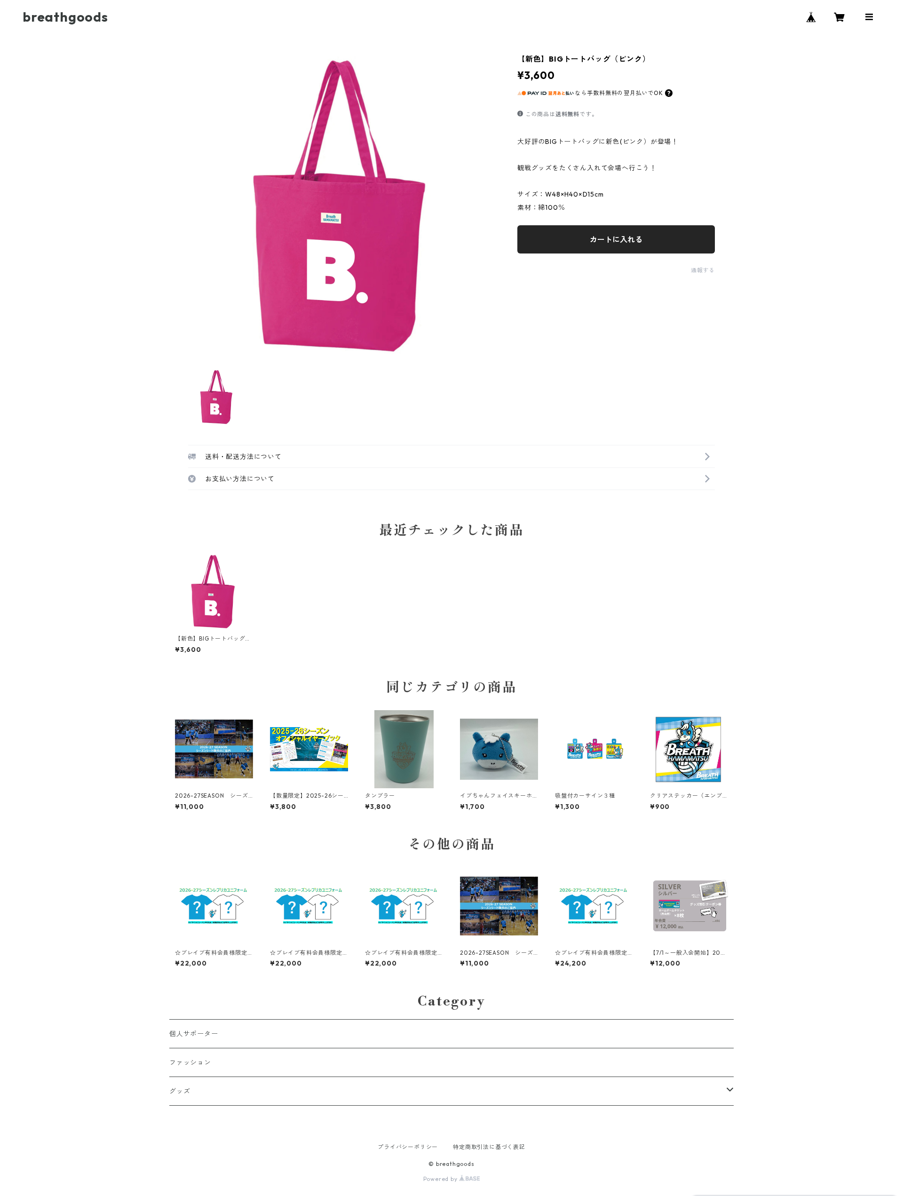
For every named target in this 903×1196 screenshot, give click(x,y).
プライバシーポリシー (408, 1146)
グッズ (179, 1091)
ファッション (190, 1062)
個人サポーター (193, 1034)
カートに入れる (616, 239)
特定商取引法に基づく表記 (489, 1146)
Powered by (441, 1178)
